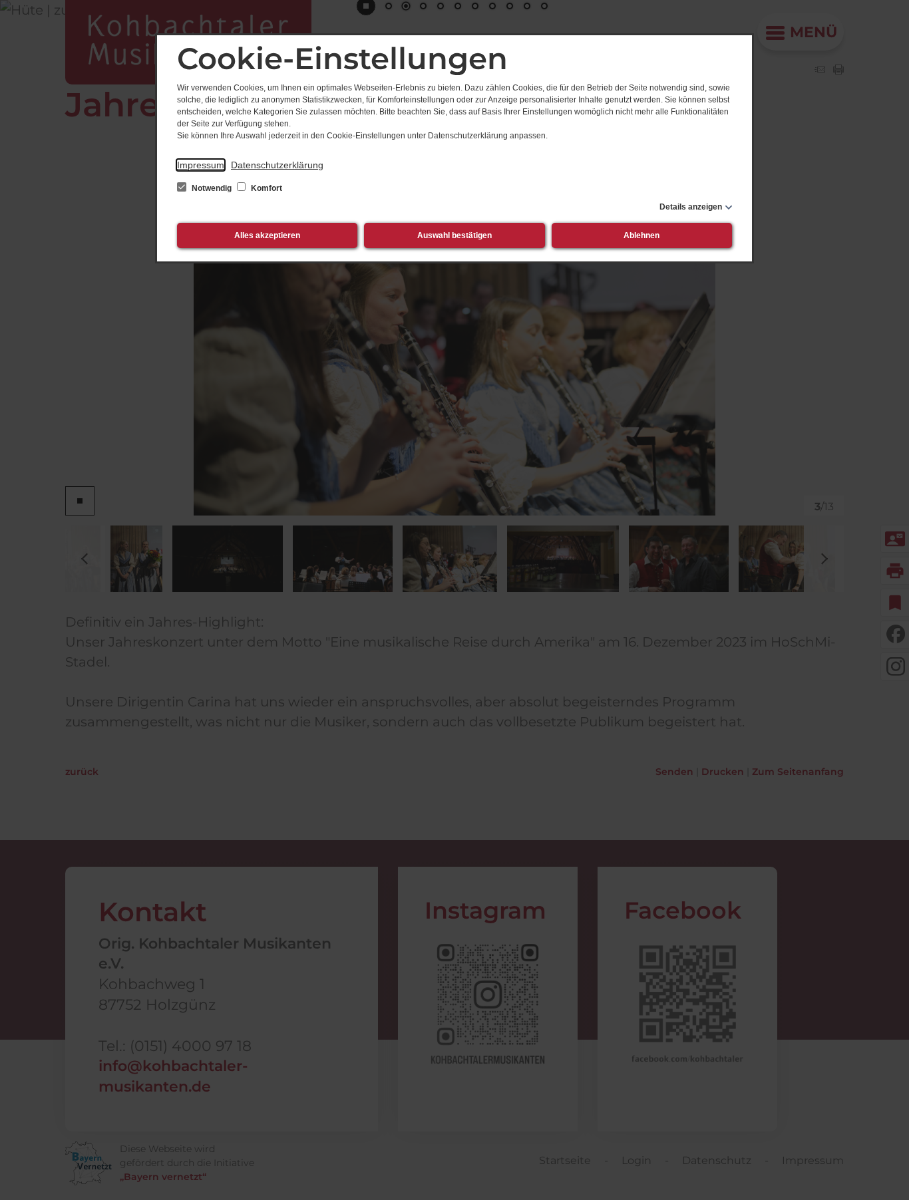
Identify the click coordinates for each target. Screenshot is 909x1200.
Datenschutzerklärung (277, 165)
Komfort (265, 188)
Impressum (200, 165)
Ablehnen (641, 235)
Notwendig (212, 188)
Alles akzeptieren (267, 235)
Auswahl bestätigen (454, 235)
